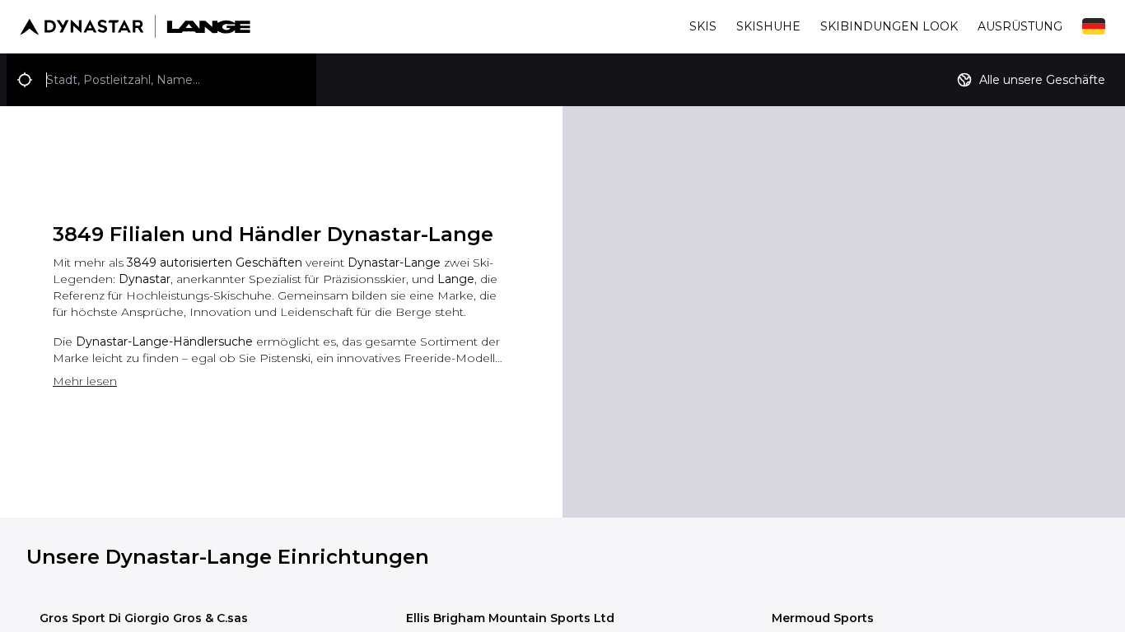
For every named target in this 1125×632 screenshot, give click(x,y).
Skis (703, 26)
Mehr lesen (85, 381)
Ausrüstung (1020, 26)
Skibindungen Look (889, 26)
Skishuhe (768, 26)
